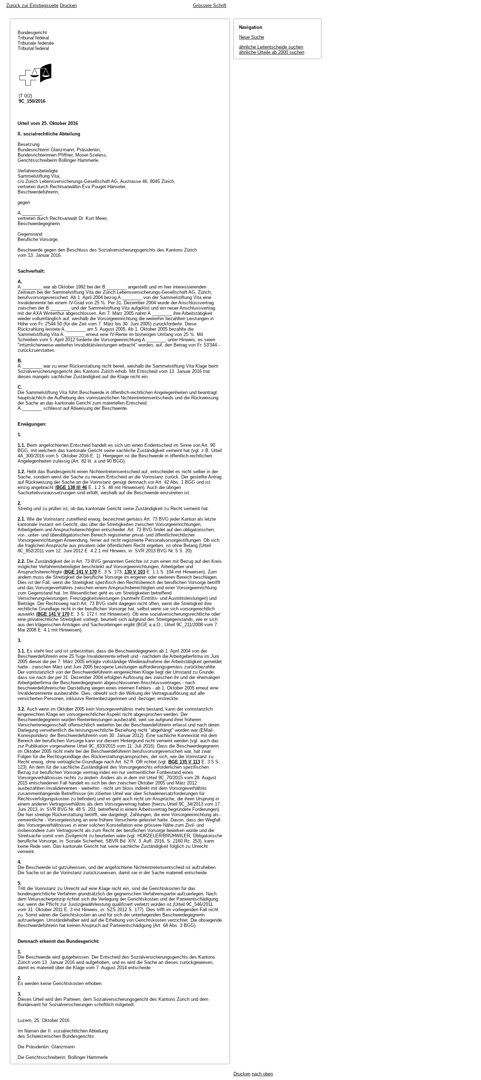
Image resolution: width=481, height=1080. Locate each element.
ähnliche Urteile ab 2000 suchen (271, 52)
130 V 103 (134, 571)
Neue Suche (251, 37)
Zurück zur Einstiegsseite (32, 5)
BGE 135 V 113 (184, 761)
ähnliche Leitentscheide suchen (271, 47)
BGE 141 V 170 (81, 571)
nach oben (262, 1073)
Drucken (68, 5)
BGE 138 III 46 (71, 487)
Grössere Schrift (209, 5)
